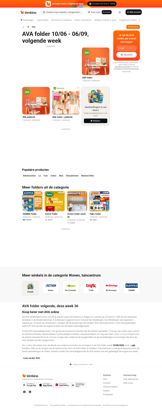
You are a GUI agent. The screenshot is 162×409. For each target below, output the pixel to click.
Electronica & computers (61, 20)
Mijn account (134, 12)
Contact (106, 382)
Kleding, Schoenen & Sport (105, 20)
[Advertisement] (51, 65)
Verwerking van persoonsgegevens (115, 405)
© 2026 (41, 405)
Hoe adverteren (130, 379)
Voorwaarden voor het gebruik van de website (84, 405)
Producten (108, 394)
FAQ (105, 379)
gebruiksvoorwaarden (123, 67)
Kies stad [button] (95, 12)
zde (133, 345)
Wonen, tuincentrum (83, 20)
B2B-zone (128, 382)
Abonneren (134, 27)
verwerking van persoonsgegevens (126, 69)
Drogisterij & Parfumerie (129, 20)
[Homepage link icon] (71, 364)
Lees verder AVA (31, 358)
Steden (106, 390)
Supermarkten (42, 20)
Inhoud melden (110, 386)
